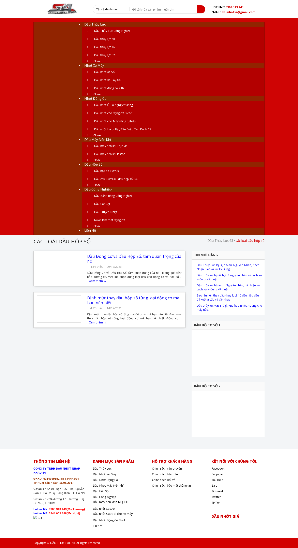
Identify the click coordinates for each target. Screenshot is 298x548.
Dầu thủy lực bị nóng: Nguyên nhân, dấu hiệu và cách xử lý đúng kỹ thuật (228, 287)
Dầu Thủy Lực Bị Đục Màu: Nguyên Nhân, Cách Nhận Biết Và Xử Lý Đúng (228, 267)
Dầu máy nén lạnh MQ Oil (110, 502)
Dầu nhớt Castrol (104, 509)
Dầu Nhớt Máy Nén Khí (108, 485)
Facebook (217, 468)
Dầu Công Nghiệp (104, 497)
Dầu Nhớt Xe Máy (104, 474)
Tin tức (97, 526)
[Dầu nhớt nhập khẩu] (61, 9)
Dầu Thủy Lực (102, 468)
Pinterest (217, 491)
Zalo (214, 485)
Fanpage (217, 474)
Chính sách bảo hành (165, 474)
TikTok (215, 502)
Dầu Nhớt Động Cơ (105, 480)
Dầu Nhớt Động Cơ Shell (109, 520)
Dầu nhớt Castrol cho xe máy (113, 514)
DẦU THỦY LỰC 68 (62, 543)
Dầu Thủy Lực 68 (220, 240)
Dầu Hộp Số (100, 491)
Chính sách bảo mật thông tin (171, 485)
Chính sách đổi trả (164, 480)
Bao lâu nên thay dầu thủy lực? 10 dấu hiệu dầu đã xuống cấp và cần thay (228, 297)
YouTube (217, 480)
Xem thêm (97, 281)
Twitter (216, 497)
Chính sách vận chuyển (167, 468)
